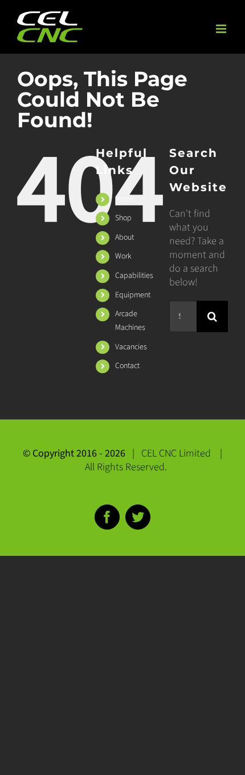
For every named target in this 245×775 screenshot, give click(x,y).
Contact (127, 366)
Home (124, 199)
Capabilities (134, 275)
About (124, 237)
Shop (123, 218)
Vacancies (131, 347)
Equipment (132, 295)
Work (123, 256)
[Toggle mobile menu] (222, 29)
